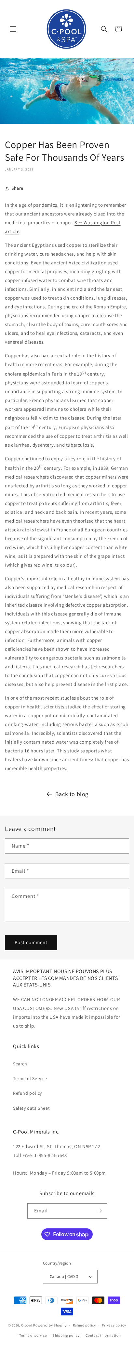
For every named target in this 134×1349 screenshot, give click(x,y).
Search (20, 1064)
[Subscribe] (99, 1211)
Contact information (103, 1335)
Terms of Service (30, 1078)
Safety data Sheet (31, 1108)
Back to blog (71, 794)
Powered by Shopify (50, 1325)
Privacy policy (114, 1325)
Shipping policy (66, 1335)
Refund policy (27, 1093)
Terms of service (33, 1335)
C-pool (26, 1325)
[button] (13, 29)
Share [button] (17, 188)
